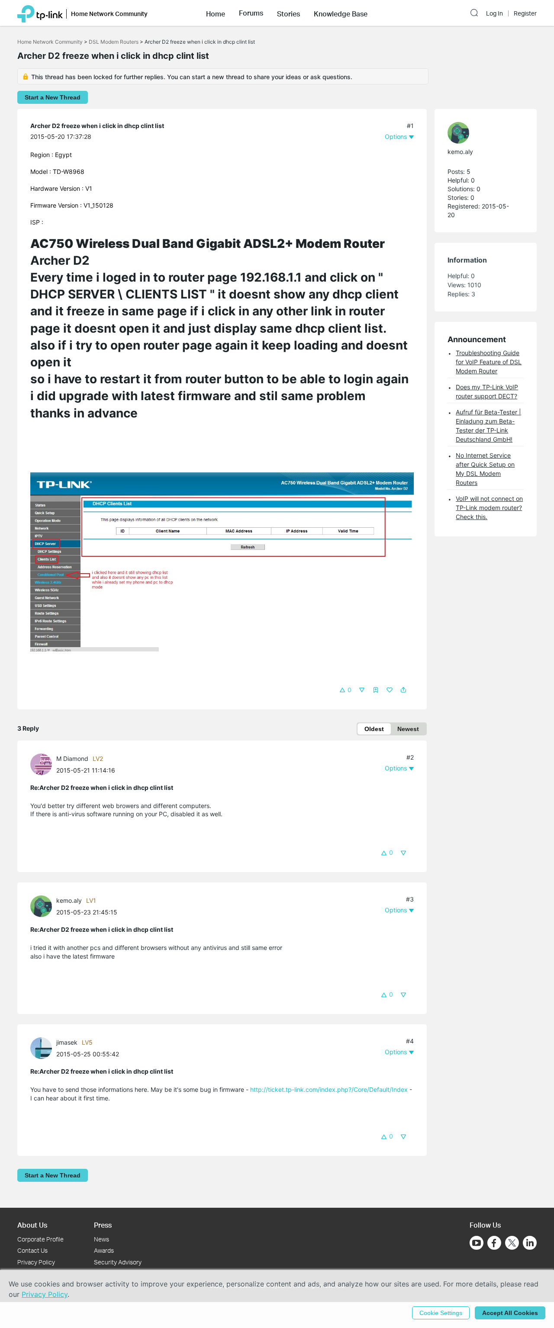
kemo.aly (69, 900)
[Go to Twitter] (512, 1243)
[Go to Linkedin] (530, 1243)
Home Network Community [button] (109, 13)
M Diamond (72, 758)
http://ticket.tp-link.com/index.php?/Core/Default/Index (329, 1089)
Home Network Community (50, 41)
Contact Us (32, 1250)
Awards (104, 1250)
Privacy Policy (36, 1262)
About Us (32, 1224)
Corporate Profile (40, 1239)
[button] (215, 13)
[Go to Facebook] (494, 1243)
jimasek (66, 1042)
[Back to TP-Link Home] (40, 13)
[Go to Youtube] (476, 1243)
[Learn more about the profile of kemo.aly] (43, 905)
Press (103, 1224)
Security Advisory (118, 1262)
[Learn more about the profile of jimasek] (43, 1047)
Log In (494, 13)
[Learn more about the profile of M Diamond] (43, 763)
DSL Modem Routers (113, 41)
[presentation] (41, 764)
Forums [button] (251, 13)
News (101, 1239)
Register (525, 13)
